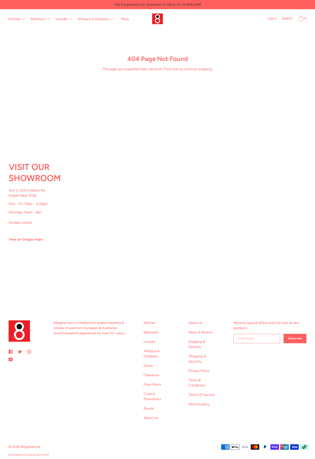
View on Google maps (26, 239)
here (175, 69)
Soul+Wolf (43, 454)
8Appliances (30, 447)
